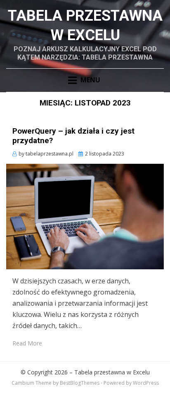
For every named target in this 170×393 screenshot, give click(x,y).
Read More (27, 343)
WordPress (146, 382)
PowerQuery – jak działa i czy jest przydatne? (73, 135)
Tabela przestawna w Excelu (112, 372)
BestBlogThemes (79, 382)
